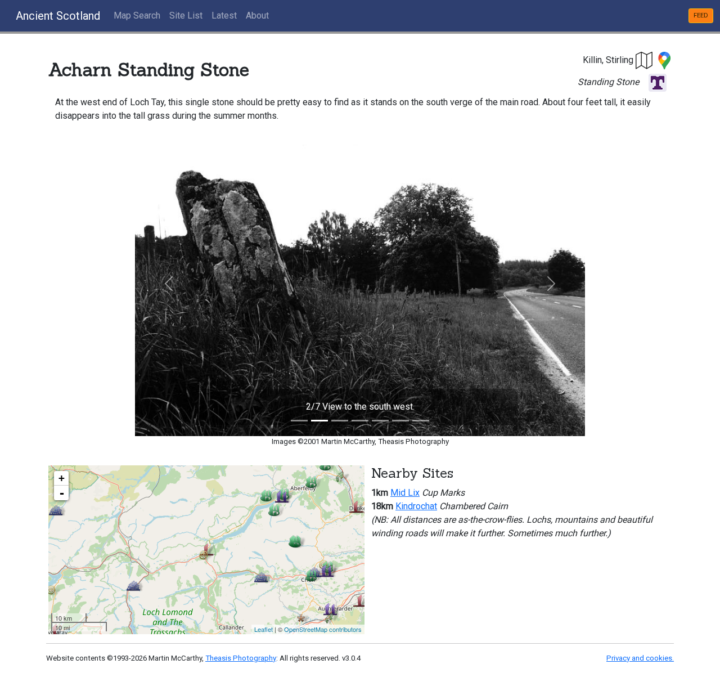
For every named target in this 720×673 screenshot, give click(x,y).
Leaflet (263, 629)
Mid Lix (405, 492)
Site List (185, 15)
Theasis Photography (240, 658)
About (257, 15)
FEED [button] (701, 15)
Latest (224, 15)
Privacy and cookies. (640, 658)
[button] (645, 60)
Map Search (137, 15)
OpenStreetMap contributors (323, 629)
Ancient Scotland (58, 16)
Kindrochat (416, 506)
